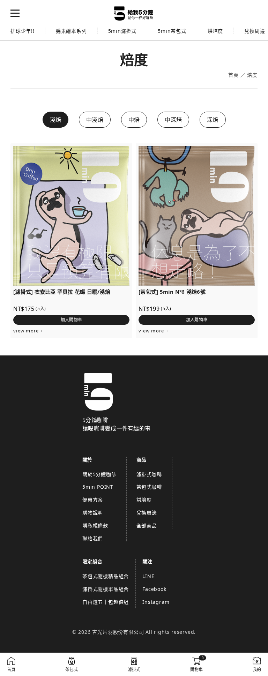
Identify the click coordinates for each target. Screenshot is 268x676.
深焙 (212, 119)
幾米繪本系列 (71, 31)
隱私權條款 (95, 525)
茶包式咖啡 (149, 486)
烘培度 (215, 31)
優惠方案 (92, 499)
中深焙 (173, 119)
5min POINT (97, 486)
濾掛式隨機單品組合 (105, 589)
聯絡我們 (92, 538)
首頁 (233, 75)
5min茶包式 (172, 31)
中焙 (134, 119)
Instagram (155, 602)
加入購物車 (71, 320)
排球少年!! (22, 31)
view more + (28, 331)
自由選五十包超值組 (105, 602)
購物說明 (92, 512)
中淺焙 (94, 119)
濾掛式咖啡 (149, 474)
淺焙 (55, 119)
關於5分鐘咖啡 (99, 474)
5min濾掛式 (122, 31)
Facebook (154, 589)
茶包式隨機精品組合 (105, 576)
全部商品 (146, 525)
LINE (148, 576)
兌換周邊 (146, 512)
